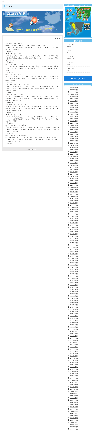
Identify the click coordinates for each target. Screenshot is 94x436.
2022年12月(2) (74, 143)
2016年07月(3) (74, 256)
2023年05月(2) (74, 136)
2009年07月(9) (74, 400)
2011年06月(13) (74, 349)
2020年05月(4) (74, 194)
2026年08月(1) (74, 87)
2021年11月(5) (74, 167)
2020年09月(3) (74, 185)
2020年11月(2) (74, 181)
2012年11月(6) (74, 311)
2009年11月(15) (74, 391)
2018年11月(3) (74, 218)
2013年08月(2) (74, 291)
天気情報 (13, 1)
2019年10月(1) (74, 200)
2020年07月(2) (74, 189)
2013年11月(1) (74, 285)
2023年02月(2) (74, 141)
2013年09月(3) (74, 289)
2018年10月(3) (74, 220)
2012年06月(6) (74, 322)
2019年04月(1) (74, 212)
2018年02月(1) (74, 234)
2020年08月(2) (74, 187)
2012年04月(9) (74, 327)
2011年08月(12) (74, 345)
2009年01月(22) (74, 413)
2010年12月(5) (74, 362)
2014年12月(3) (74, 269)
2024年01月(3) (74, 123)
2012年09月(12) (74, 316)
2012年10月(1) (74, 314)
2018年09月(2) (74, 223)
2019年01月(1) (74, 216)
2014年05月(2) (74, 278)
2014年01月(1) (74, 282)
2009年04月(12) (74, 407)
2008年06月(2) (74, 429)
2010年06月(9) (74, 376)
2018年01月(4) (74, 236)
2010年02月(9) (74, 384)
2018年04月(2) (74, 231)
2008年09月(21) (74, 422)
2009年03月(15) (74, 409)
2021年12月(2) (74, 165)
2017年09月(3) (74, 245)
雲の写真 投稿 (80, 78)
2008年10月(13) (74, 420)
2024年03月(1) (74, 119)
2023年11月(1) (74, 125)
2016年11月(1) (74, 251)
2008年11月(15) (74, 418)
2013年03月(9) (74, 302)
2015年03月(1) (74, 265)
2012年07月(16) (74, 320)
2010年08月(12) (74, 371)
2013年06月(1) (74, 296)
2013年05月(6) (74, 298)
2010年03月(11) (74, 382)
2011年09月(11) (74, 342)
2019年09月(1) (74, 203)
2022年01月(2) (74, 163)
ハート (68, 64)
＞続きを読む (9, 52)
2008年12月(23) (74, 415)
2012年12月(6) (74, 309)
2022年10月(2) (74, 147)
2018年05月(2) (74, 229)
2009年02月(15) (74, 411)
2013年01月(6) (74, 307)
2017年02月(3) (74, 249)
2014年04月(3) (74, 280)
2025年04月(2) (74, 103)
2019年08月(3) (74, 205)
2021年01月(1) (74, 176)
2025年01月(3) (74, 107)
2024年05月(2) (74, 116)
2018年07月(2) (74, 225)
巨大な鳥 (69, 46)
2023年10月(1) (74, 127)
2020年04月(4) (74, 196)
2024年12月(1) (74, 110)
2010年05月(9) (74, 378)
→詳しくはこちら (83, 5)
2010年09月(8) (74, 369)
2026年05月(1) (74, 92)
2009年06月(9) (74, 402)
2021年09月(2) (74, 169)
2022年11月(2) (74, 145)
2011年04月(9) (74, 353)
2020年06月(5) (74, 192)
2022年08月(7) (74, 150)
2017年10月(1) (74, 243)
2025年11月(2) (74, 94)
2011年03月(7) (74, 356)
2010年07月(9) (74, 373)
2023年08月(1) (74, 132)
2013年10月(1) (74, 287)
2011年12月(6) (74, 336)
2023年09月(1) (74, 130)
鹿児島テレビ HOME (6, 1)
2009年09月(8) (74, 396)
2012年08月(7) (74, 318)
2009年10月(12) (74, 393)
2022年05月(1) (74, 154)
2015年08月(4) (74, 263)
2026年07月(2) (74, 90)
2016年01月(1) (74, 258)
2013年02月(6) (74, 305)
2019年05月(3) (74, 209)
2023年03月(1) (74, 138)
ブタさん (69, 52)
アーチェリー (70, 58)
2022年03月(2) (74, 158)
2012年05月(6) (74, 325)
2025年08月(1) (74, 99)
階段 (68, 70)
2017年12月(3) (74, 238)
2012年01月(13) (74, 334)
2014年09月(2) (74, 276)
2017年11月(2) (74, 240)
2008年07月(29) (74, 427)
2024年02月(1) (74, 121)
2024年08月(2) (74, 112)
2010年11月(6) (74, 365)
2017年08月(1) (74, 247)
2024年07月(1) (74, 114)
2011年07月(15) (74, 347)
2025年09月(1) (74, 96)
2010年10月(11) (74, 367)
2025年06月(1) (74, 101)
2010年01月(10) (74, 387)
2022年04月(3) (74, 156)
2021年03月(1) (74, 174)
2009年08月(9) (74, 398)
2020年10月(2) (74, 183)
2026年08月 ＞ (32, 149)
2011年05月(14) (74, 351)
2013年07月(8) (74, 294)
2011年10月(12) (74, 340)
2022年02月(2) (74, 161)
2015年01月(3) (74, 267)
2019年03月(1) (74, 214)
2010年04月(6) (74, 380)
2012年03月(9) (74, 329)
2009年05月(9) (74, 404)
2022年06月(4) (74, 152)
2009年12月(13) (74, 389)
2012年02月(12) (74, 331)
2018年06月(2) (74, 227)
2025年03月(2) (74, 105)
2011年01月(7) (74, 360)
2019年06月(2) (74, 207)
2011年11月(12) (74, 338)
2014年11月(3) (74, 271)
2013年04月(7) (74, 300)
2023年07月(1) (74, 134)
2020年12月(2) (74, 178)
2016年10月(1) (74, 254)
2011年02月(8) (74, 358)
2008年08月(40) (74, 424)
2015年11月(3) (74, 260)
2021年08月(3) (74, 172)
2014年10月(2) (74, 274)
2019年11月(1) (74, 198)
